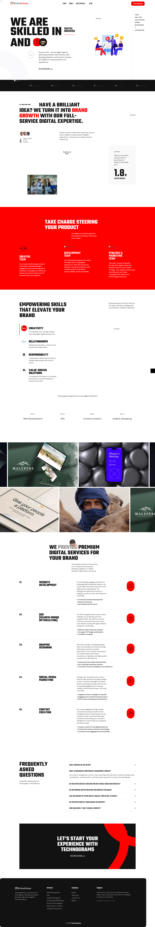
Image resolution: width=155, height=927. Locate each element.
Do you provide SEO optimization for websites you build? (90, 790)
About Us (75, 895)
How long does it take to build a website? (85, 808)
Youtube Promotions (54, 908)
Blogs (74, 900)
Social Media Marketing (55, 900)
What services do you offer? (80, 765)
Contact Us (76, 898)
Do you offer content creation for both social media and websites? (94, 783)
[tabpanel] (121, 326)
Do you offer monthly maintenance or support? (87, 802)
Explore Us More (67, 153)
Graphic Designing (53, 898)
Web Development (53, 892)
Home (74, 892)
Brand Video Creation (55, 906)
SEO (48, 895)
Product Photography (55, 903)
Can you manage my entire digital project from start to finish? (93, 796)
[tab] (39, 329)
